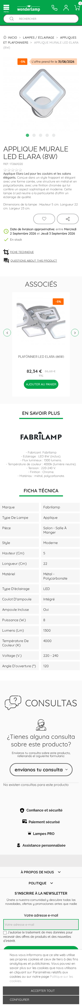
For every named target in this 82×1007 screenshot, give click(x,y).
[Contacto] (54, 8)
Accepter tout (43, 991)
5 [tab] (54, 136)
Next (75, 333)
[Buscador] (11, 19)
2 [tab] (34, 136)
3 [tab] (41, 136)
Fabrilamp (49, 452)
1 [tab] (28, 136)
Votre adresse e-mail (41, 915)
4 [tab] (47, 136)
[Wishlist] (44, 219)
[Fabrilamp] (41, 436)
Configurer (19, 1000)
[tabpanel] (41, 94)
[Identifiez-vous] (66, 8)
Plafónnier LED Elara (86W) (41, 356)
